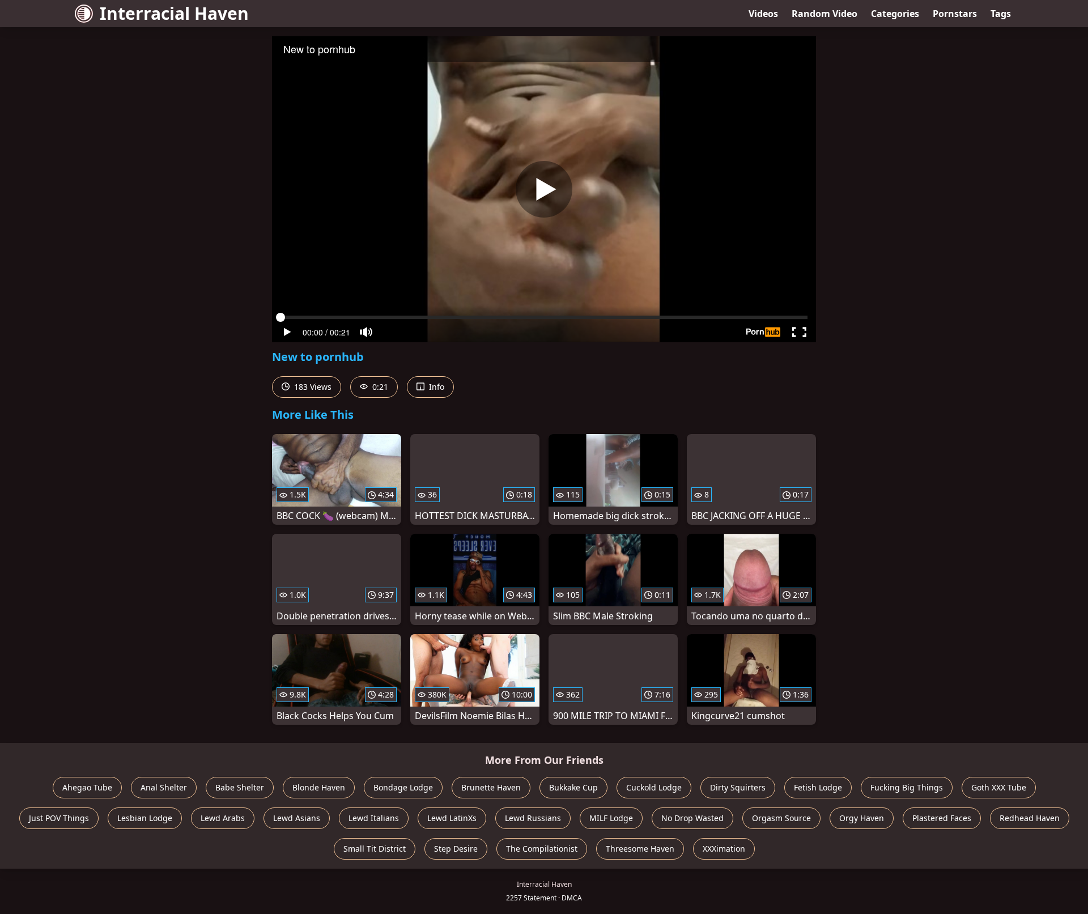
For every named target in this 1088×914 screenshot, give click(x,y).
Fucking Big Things (906, 787)
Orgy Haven (861, 818)
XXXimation (724, 848)
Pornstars (955, 13)
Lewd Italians (373, 818)
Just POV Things (59, 818)
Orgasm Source (781, 818)
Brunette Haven (491, 787)
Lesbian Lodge (144, 818)
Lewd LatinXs (452, 818)
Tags (1001, 13)
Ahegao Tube (87, 787)
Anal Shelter (164, 787)
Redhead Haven (1030, 818)
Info (435, 386)
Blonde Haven (318, 787)
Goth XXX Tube (998, 787)
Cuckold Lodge (654, 787)
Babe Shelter (239, 787)
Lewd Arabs (223, 818)
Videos (763, 13)
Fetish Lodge (818, 787)
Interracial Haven (174, 13)
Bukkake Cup (573, 787)
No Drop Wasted (692, 818)
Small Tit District (374, 848)
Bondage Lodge (403, 787)
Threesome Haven (640, 848)
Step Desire (456, 848)
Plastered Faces (941, 818)
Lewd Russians (533, 818)
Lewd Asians (296, 818)
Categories (895, 13)
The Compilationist (541, 848)
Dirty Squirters (738, 787)
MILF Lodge (611, 818)
